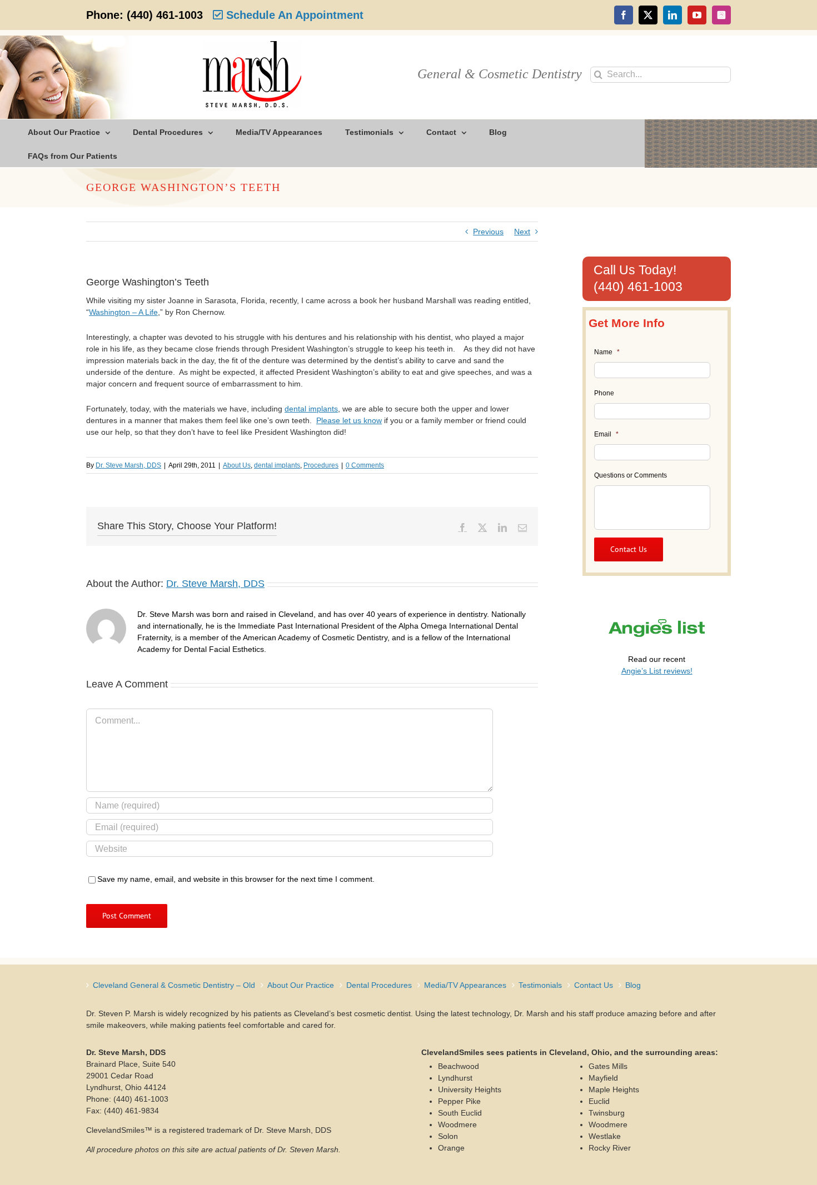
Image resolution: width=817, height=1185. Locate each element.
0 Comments (365, 465)
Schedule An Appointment (293, 15)
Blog (633, 985)
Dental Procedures (379, 985)
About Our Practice (300, 985)
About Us (237, 465)
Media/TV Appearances (465, 985)
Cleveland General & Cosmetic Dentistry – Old (174, 985)
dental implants (311, 408)
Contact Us (593, 985)
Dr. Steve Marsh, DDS (128, 465)
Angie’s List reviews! (657, 670)
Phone (604, 393)
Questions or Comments (630, 475)
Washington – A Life (123, 312)
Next (522, 231)
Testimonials (540, 985)
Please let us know (349, 420)
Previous (488, 231)
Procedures (320, 465)
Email (606, 434)
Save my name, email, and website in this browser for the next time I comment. (236, 879)
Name (607, 352)
